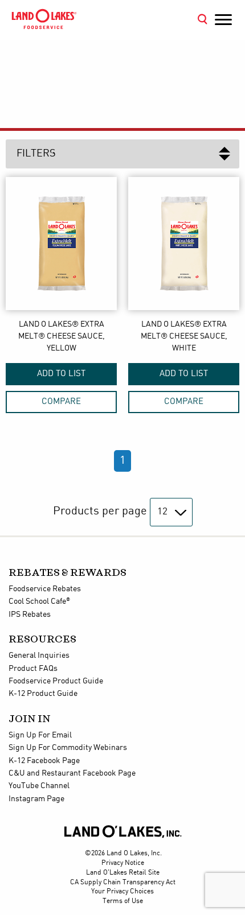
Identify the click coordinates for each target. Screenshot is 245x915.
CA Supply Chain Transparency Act (122, 882)
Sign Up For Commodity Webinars (68, 748)
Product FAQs (33, 669)
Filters (36, 153)
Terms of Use (123, 901)
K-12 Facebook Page (44, 761)
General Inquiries (39, 656)
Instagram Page (36, 799)
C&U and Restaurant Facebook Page (72, 773)
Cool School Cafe (39, 601)
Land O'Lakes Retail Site (123, 872)
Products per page (100, 511)
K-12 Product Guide (43, 694)
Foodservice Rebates (45, 589)
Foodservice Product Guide (56, 681)
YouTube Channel (39, 786)
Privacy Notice (122, 863)
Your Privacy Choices (122, 891)
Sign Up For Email (40, 735)
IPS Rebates (30, 615)
